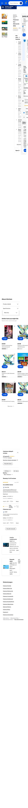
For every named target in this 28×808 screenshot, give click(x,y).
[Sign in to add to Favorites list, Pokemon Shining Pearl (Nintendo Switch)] (14, 326)
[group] (19, 28)
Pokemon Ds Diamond (8, 599)
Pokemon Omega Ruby (8, 614)
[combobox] (15, 3)
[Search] (21, 3)
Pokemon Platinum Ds (8, 591)
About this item (7, 299)
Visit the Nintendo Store (15, 16)
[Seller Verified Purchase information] (14, 506)
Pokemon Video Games (8, 604)
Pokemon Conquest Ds (8, 596)
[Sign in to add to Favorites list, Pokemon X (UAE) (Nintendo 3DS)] (14, 354)
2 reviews (10, 457)
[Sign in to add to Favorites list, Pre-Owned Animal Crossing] (14, 382)
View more (10, 406)
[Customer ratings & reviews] (18, 452)
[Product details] (18, 304)
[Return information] (23, 32)
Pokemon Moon (6, 609)
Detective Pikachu (7, 606)
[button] (16, 37)
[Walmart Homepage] (6, 3)
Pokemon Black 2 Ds (7, 588)
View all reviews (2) (10, 528)
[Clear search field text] (19, 3)
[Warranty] (16, 312)
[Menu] (2, 3)
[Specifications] (18, 308)
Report (17, 501)
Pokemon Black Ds (7, 593)
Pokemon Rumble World (8, 601)
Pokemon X (5, 612)
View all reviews (8, 463)
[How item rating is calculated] (17, 460)
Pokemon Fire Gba (7, 585)
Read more (5, 494)
